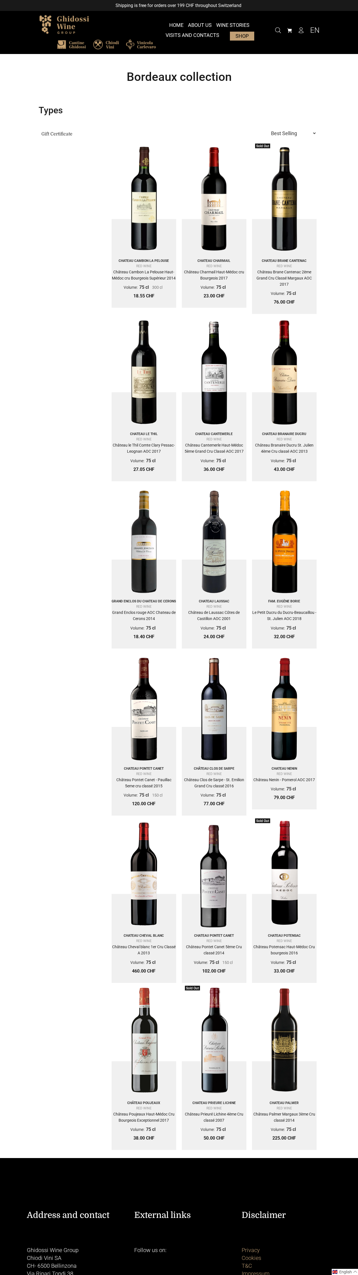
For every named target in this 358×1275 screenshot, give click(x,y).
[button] (345, 1272)
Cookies (251, 1258)
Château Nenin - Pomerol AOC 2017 (284, 780)
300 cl (157, 287)
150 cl (157, 795)
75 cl (144, 287)
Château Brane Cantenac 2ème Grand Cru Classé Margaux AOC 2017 (284, 278)
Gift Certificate (56, 134)
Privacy (251, 1250)
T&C (247, 1265)
